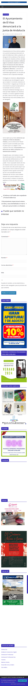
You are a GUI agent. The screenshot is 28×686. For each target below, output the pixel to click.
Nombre (4, 258)
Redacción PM (19, 34)
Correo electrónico (7, 265)
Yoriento (3, 659)
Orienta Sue (4, 649)
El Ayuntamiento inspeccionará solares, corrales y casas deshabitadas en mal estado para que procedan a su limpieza (13, 204)
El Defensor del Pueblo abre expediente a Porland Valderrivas (14, 197)
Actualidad (5, 14)
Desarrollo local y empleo (7, 665)
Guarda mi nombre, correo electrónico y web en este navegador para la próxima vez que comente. (14, 285)
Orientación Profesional (7, 654)
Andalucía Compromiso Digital (8, 652)
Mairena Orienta (5, 662)
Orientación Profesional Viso (8, 657)
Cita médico (4, 667)
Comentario (5, 236)
